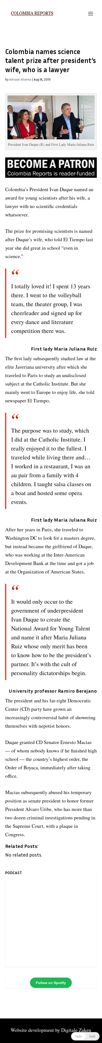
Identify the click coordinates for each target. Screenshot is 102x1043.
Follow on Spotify (51, 983)
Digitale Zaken (76, 1030)
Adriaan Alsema (20, 79)
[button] (85, 1036)
